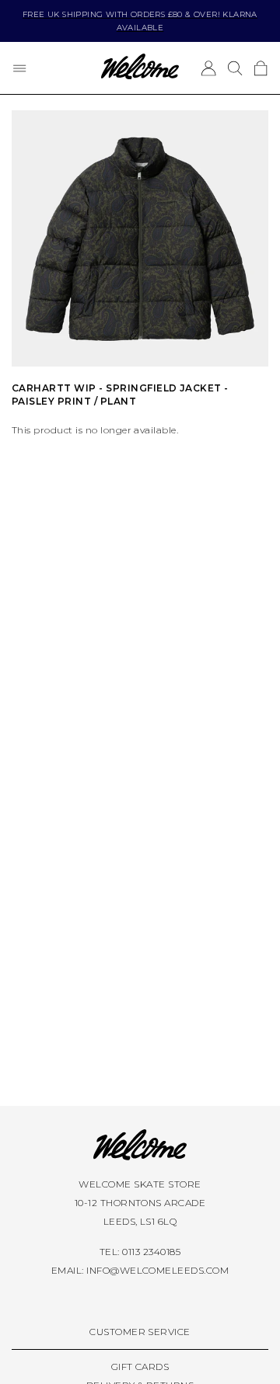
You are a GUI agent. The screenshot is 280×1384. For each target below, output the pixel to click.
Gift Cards (140, 1366)
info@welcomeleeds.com (157, 1270)
